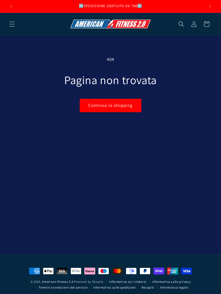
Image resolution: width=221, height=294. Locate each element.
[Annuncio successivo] (209, 6)
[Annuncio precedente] (11, 6)
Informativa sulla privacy (171, 282)
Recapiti (148, 287)
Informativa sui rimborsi (127, 282)
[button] (12, 24)
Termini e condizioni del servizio (63, 287)
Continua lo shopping (110, 105)
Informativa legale (174, 287)
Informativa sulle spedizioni (114, 287)
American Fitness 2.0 (57, 282)
